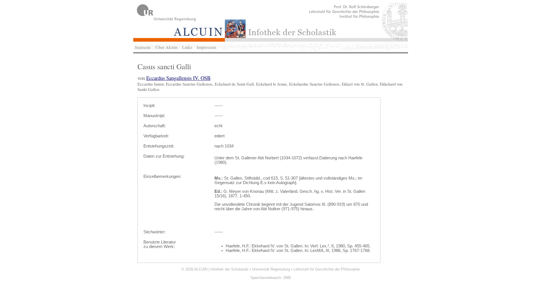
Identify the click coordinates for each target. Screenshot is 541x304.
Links (187, 47)
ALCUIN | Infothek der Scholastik (221, 269)
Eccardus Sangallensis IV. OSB (178, 77)
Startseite (143, 47)
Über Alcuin (166, 47)
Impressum (206, 47)
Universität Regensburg (271, 269)
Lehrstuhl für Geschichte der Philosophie (327, 269)
